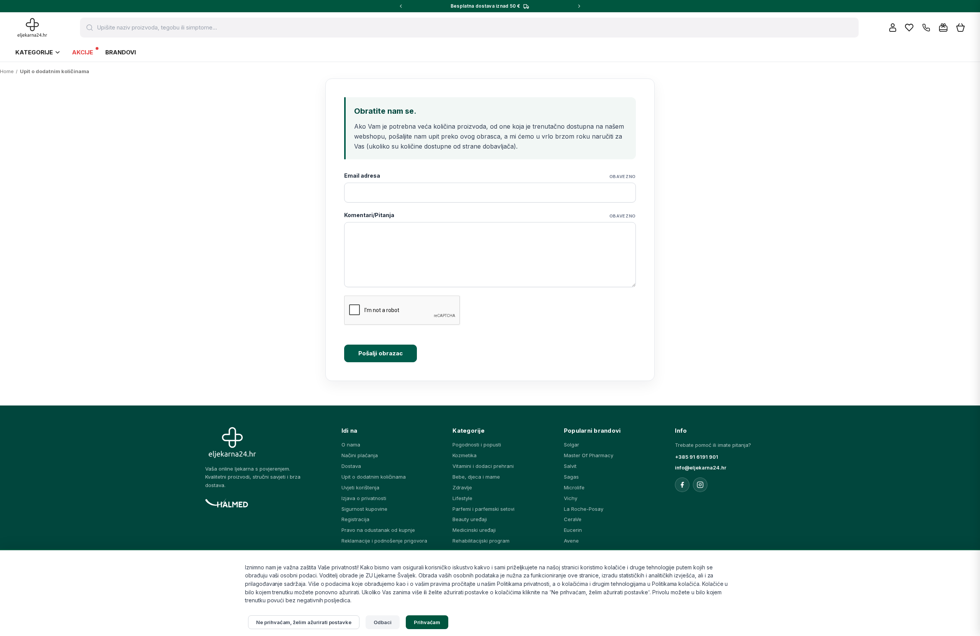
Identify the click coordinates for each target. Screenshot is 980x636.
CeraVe (572, 519)
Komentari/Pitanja (490, 215)
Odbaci (383, 622)
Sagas (571, 477)
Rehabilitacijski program (481, 541)
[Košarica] (960, 27)
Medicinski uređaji (474, 530)
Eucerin (573, 530)
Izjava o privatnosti (363, 498)
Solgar (571, 444)
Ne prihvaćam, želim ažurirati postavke (303, 622)
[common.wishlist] (909, 27)
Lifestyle (462, 498)
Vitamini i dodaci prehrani (483, 466)
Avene (571, 541)
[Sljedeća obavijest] (579, 6)
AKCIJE (82, 52)
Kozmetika (464, 455)
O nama (350, 444)
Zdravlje (462, 487)
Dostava (351, 466)
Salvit (570, 466)
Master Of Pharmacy (588, 455)
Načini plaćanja (359, 455)
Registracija (355, 519)
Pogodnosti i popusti (476, 444)
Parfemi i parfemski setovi (483, 509)
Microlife (574, 487)
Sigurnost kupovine (364, 509)
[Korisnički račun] (892, 27)
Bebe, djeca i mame (476, 477)
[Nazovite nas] (926, 28)
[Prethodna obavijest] (401, 6)
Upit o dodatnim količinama (373, 477)
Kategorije (34, 52)
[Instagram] (700, 484)
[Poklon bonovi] (943, 27)
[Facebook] (682, 484)
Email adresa (490, 175)
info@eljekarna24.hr (700, 467)
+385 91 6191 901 (696, 457)
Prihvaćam (427, 622)
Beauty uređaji (469, 519)
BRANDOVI (120, 52)
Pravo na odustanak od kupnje (378, 530)
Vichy (570, 498)
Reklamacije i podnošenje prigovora (384, 541)
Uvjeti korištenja (360, 487)
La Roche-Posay (583, 509)
